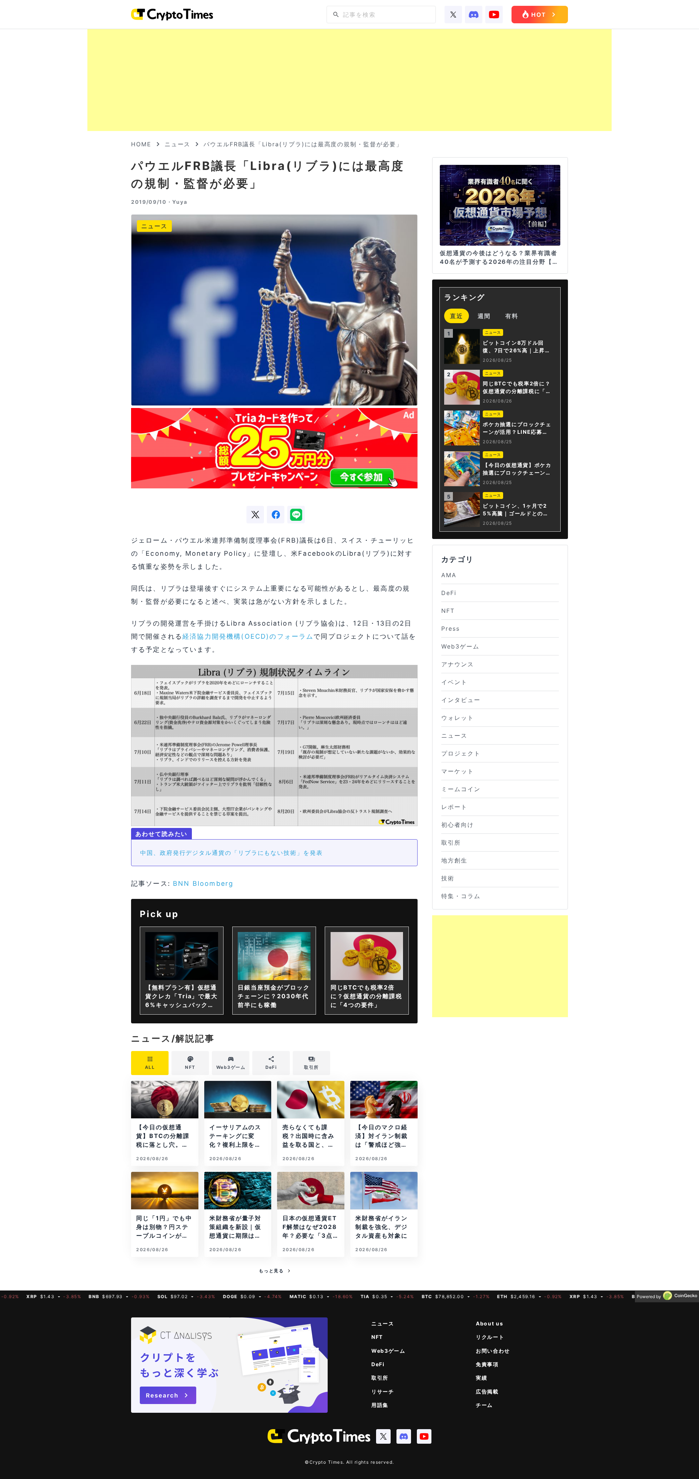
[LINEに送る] (296, 514)
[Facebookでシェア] (275, 514)
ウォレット (457, 717)
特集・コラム (461, 896)
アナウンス (457, 664)
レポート (454, 806)
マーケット (457, 771)
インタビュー (461, 699)
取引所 (451, 842)
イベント (454, 682)
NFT (448, 610)
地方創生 (454, 860)
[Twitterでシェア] (255, 514)
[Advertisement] (349, 80)
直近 (456, 316)
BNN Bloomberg (203, 883)
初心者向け (457, 824)
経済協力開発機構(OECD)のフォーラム (247, 636)
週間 (484, 316)
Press (450, 628)
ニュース (178, 144)
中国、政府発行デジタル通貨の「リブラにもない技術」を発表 (231, 852)
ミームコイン (461, 789)
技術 (447, 878)
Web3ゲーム (460, 646)
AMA (449, 575)
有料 (511, 316)
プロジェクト (461, 753)
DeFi (449, 592)
